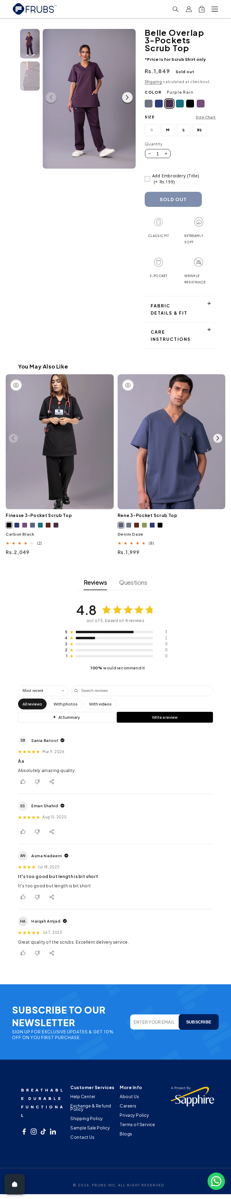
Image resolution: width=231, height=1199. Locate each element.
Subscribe (198, 1022)
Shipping (153, 81)
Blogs (126, 1133)
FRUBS (99, 1185)
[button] (214, 9)
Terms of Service (137, 1124)
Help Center (83, 1097)
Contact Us (82, 1137)
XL (202, 132)
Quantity (153, 144)
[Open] (15, 1184)
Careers (128, 1105)
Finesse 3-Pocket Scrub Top (39, 515)
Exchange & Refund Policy (90, 1107)
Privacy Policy (134, 1115)
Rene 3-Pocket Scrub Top (147, 515)
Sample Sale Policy (90, 1127)
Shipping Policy (86, 1118)
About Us (129, 1097)
